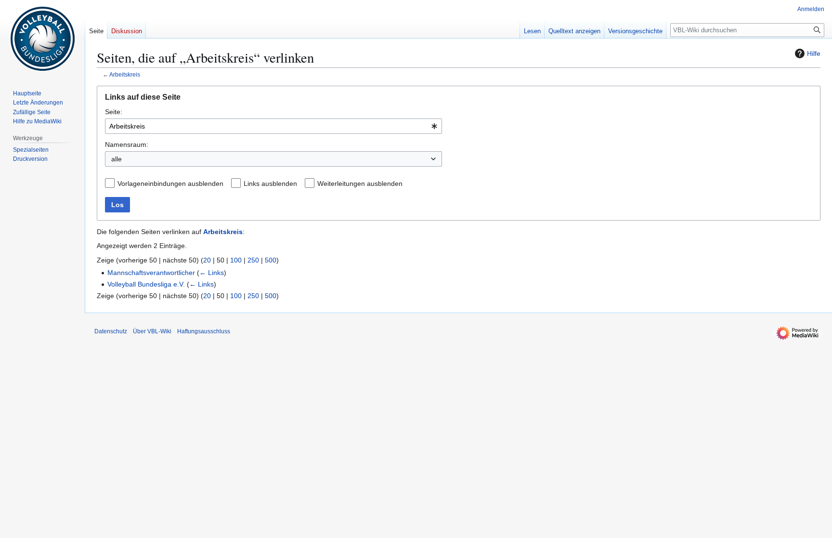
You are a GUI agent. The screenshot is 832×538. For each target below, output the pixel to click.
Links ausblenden (270, 183)
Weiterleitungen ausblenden (360, 183)
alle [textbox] (116, 159)
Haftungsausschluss (203, 331)
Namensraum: (126, 144)
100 (236, 260)
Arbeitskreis (124, 74)
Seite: (113, 112)
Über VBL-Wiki (152, 331)
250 (253, 260)
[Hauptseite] (42, 38)
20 (207, 260)
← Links (211, 272)
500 (270, 260)
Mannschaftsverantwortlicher (151, 272)
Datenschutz (110, 331)
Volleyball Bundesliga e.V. (146, 284)
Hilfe (813, 53)
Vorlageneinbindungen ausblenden (170, 183)
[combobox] (273, 126)
